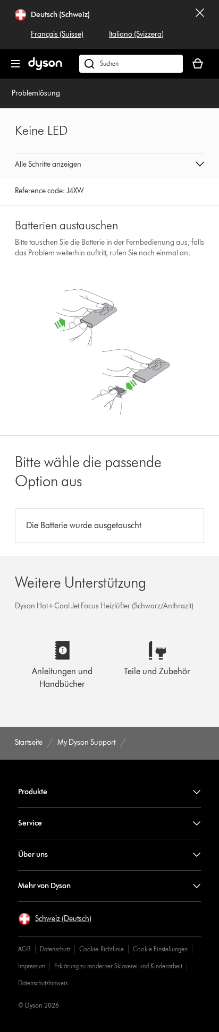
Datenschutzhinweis (43, 983)
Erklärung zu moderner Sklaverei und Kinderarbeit (118, 966)
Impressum (31, 966)
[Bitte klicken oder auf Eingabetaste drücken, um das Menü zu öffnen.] (15, 64)
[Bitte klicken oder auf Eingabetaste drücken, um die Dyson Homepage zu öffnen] (45, 67)
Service (30, 823)
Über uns (33, 854)
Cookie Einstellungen (160, 949)
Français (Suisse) (57, 34)
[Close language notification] (200, 24)
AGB (24, 949)
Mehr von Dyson (44, 885)
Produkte (32, 791)
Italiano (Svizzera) (136, 34)
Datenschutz (55, 949)
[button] (109, 165)
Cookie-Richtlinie (101, 949)
